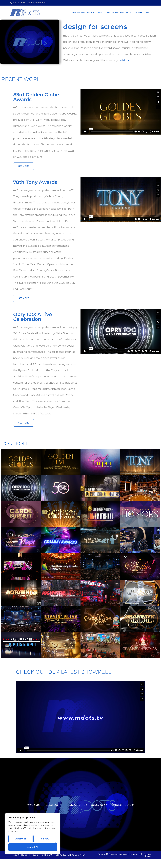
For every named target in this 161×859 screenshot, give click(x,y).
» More (124, 60)
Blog (35, 855)
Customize (20, 839)
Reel (100, 12)
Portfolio (46, 855)
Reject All (45, 839)
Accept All (32, 847)
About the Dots (21, 855)
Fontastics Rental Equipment (70, 855)
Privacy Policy (147, 855)
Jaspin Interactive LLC (132, 854)
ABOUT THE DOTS (82, 12)
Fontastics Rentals (119, 12)
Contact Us (142, 12)
